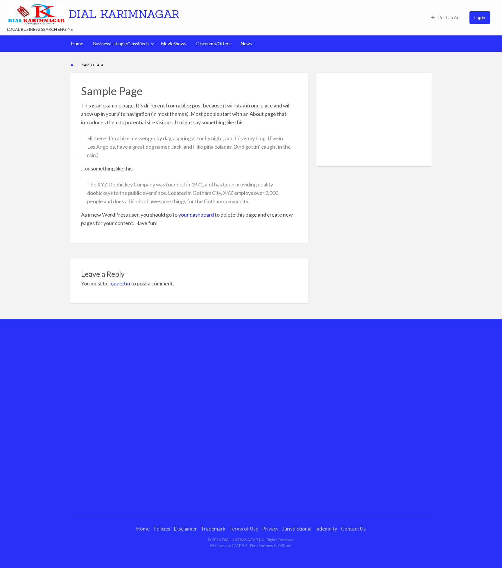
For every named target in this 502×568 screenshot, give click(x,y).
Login (479, 17)
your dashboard (196, 214)
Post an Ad (448, 17)
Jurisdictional (296, 529)
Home (77, 43)
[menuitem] (445, 17)
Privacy (270, 529)
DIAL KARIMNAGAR (124, 14)
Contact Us (353, 529)
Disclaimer (185, 529)
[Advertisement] (374, 119)
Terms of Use (243, 529)
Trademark (213, 529)
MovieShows (173, 43)
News (246, 43)
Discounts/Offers (213, 43)
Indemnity (326, 529)
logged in (120, 283)
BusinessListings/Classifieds (121, 43)
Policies (161, 529)
